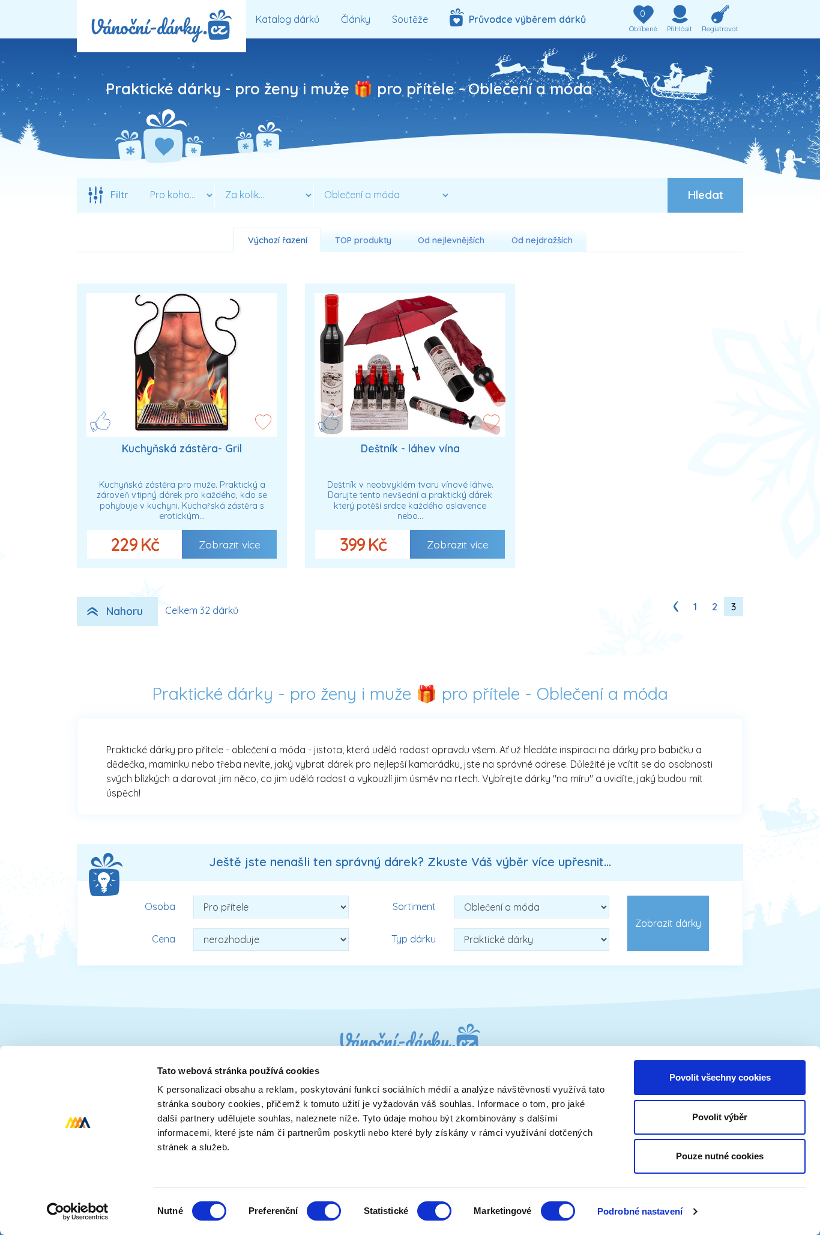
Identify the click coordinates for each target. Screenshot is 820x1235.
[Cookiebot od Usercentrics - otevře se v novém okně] (77, 1212)
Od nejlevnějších (451, 240)
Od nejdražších (542, 240)
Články (355, 19)
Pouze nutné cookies (720, 1156)
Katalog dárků (287, 19)
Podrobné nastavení (640, 1211)
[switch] (324, 1211)
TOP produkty (363, 240)
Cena (163, 939)
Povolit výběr (719, 1117)
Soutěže (410, 19)
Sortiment (414, 906)
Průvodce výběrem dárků (525, 19)
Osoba (160, 906)
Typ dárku (413, 939)
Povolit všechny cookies (720, 1077)
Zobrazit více (230, 544)
